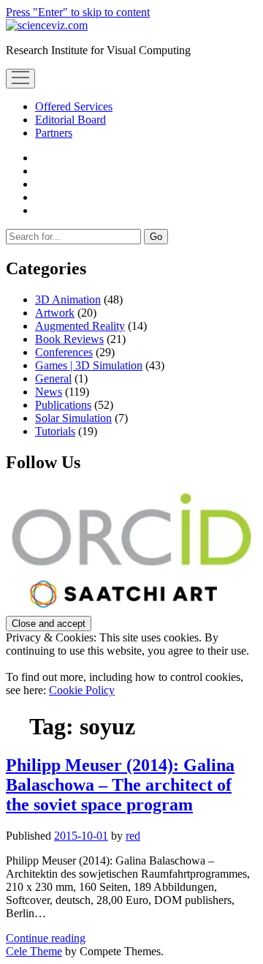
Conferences (64, 352)
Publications (63, 405)
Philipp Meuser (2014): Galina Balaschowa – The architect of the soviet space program (120, 785)
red (133, 835)
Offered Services (74, 106)
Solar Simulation (73, 418)
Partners (53, 133)
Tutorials (55, 431)
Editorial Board (70, 119)
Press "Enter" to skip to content (78, 12)
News (48, 391)
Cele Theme (34, 951)
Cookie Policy (82, 690)
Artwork (55, 312)
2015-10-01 (81, 835)
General (53, 378)
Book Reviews (69, 339)
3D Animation (68, 299)
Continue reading (45, 938)
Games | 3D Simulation (88, 365)
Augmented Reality (80, 326)
